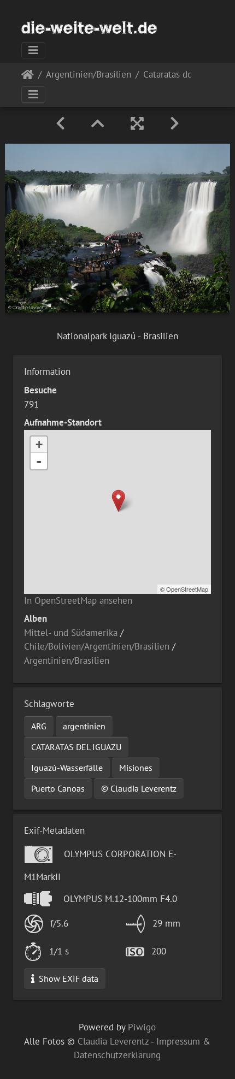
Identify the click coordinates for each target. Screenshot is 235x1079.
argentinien (84, 726)
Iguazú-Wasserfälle (67, 767)
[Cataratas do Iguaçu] (118, 501)
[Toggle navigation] (33, 50)
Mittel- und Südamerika (71, 633)
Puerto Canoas (58, 788)
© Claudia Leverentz (139, 788)
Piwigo (142, 1027)
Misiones (135, 767)
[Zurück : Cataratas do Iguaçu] (60, 123)
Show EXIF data (67, 978)
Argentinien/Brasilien (88, 75)
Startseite (27, 77)
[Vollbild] (137, 123)
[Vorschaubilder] (98, 123)
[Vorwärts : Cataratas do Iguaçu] (174, 123)
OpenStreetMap (187, 589)
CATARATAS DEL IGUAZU (76, 746)
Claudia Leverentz (113, 1041)
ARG (38, 726)
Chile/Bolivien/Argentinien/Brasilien (96, 646)
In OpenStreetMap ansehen (78, 600)
